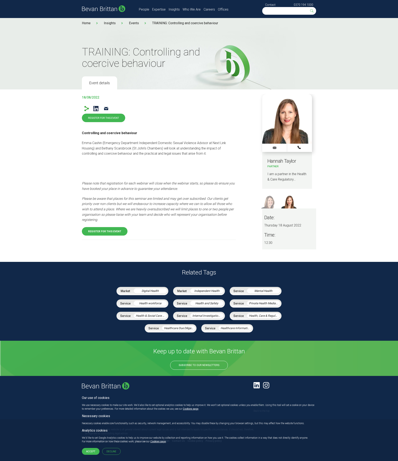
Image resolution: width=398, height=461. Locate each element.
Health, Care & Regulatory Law (264, 315)
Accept (90, 451)
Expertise (159, 9)
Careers (209, 9)
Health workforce (150, 303)
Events (134, 23)
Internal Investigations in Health (207, 315)
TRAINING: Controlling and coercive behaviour (185, 23)
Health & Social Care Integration (151, 315)
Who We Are (192, 9)
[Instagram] (266, 385)
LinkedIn (95, 108)
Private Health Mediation (264, 303)
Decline (111, 451)
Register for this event (103, 118)
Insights (174, 9)
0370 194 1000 (303, 4)
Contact (270, 4)
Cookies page (190, 408)
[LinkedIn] (257, 385)
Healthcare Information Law (236, 328)
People (144, 9)
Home (86, 23)
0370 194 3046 (299, 147)
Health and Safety (206, 303)
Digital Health (150, 290)
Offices (223, 9)
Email (106, 108)
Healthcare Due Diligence (179, 328)
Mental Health (263, 290)
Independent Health (207, 290)
